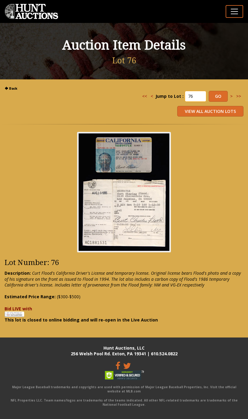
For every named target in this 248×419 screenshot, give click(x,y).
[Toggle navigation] (234, 11)
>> (238, 96)
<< (144, 96)
